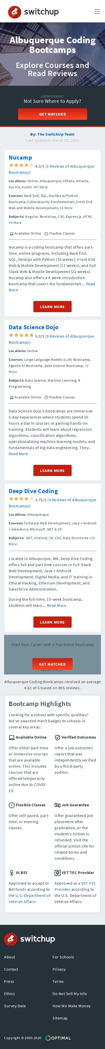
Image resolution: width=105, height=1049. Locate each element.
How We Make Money (71, 1005)
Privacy (59, 969)
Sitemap (60, 1018)
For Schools (63, 956)
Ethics (9, 993)
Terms (58, 981)
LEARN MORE (52, 306)
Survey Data (15, 1005)
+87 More (40, 187)
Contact (11, 969)
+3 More (66, 208)
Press (9, 981)
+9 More (15, 222)
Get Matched (52, 114)
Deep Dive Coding (33, 491)
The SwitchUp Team (56, 134)
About (9, 956)
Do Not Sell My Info (69, 993)
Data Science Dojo (34, 327)
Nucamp (20, 157)
